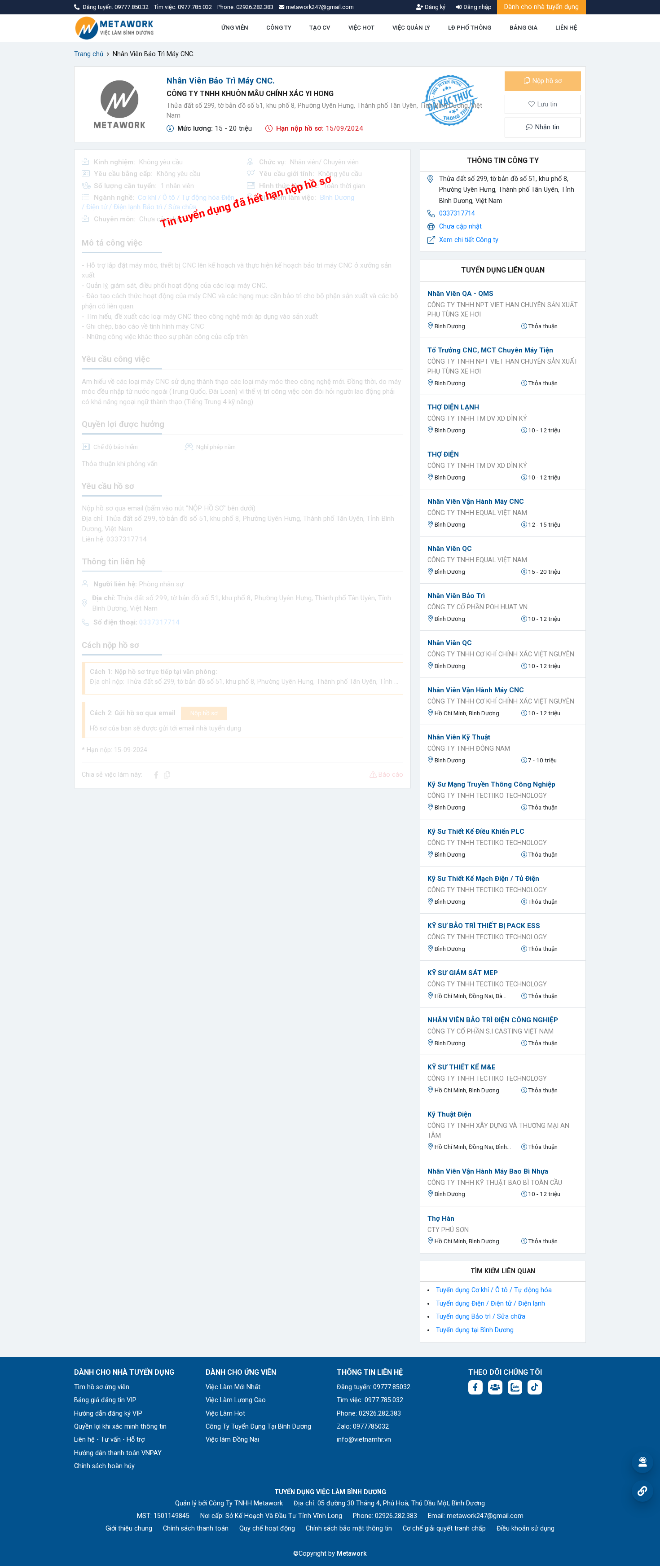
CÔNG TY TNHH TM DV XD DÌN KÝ (477, 418)
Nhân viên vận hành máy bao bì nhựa (487, 1171)
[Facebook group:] (495, 1387)
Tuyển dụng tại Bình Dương (475, 1330)
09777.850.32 (132, 7)
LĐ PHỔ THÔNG (469, 27)
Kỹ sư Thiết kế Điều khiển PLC (475, 831)
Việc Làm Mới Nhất (233, 1387)
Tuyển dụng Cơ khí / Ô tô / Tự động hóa (494, 1290)
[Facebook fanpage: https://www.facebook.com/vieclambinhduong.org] (475, 1387)
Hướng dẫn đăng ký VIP (108, 1413)
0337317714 (457, 213)
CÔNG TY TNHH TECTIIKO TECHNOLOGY (487, 796)
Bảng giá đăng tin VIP (105, 1400)
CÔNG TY (278, 27)
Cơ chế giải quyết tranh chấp (444, 1528)
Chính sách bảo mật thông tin (349, 1528)
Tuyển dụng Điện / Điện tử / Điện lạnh (490, 1303)
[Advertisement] (242, 858)
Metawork (352, 1553)
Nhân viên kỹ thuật (458, 737)
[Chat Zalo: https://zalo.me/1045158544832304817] (515, 1387)
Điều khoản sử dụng (525, 1528)
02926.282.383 (254, 7)
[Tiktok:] (535, 1387)
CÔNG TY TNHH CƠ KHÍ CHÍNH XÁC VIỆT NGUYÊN (500, 654)
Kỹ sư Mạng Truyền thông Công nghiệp (491, 784)
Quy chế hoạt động (267, 1528)
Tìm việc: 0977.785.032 (370, 1400)
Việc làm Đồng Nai (232, 1439)
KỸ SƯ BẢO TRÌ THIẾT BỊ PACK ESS (483, 926)
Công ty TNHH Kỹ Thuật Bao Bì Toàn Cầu (494, 1183)
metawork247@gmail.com (485, 1516)
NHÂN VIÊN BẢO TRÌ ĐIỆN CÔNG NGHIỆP (492, 1020)
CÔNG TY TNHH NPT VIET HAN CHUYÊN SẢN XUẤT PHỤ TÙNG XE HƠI (502, 310)
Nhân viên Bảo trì (456, 596)
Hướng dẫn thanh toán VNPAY (118, 1453)
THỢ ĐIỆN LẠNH (453, 407)
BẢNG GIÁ (523, 27)
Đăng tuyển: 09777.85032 (373, 1387)
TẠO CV (319, 27)
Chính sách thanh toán (196, 1528)
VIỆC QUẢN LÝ (411, 27)
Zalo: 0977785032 (363, 1426)
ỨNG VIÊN (234, 27)
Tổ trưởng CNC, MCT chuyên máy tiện (490, 350)
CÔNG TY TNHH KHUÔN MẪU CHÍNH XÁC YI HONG (250, 93)
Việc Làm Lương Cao (236, 1400)
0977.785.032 (195, 7)
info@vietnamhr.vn (364, 1439)
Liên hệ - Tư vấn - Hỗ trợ (109, 1439)
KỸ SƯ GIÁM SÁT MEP (462, 973)
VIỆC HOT (361, 27)
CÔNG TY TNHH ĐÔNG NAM (468, 748)
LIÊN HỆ (566, 27)
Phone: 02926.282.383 (369, 1413)
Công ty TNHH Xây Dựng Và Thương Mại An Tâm (498, 1130)
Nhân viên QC (449, 549)
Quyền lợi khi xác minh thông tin (120, 1426)
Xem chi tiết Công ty (468, 240)
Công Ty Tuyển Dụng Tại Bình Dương (258, 1426)
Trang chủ (88, 54)
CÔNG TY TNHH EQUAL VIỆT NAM (477, 513)
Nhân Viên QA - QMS (460, 294)
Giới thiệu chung (129, 1528)
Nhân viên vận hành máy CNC (475, 501)
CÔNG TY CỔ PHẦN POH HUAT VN (477, 607)
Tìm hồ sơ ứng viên (101, 1387)
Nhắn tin (546, 127)
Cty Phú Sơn (448, 1230)
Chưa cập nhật (460, 226)
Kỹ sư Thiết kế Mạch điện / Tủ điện (483, 879)
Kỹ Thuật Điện (449, 1114)
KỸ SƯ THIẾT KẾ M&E (461, 1067)
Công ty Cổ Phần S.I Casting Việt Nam (490, 1031)
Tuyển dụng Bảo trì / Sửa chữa (480, 1316)
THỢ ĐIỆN (443, 454)
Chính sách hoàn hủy (104, 1466)
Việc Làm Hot (225, 1413)
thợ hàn (440, 1218)
